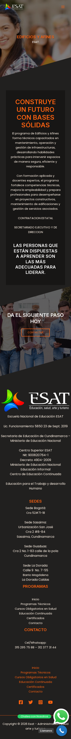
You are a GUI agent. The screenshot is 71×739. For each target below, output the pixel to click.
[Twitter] (30, 702)
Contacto (36, 623)
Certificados (35, 618)
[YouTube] (50, 702)
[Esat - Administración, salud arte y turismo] (14, 7)
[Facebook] (21, 702)
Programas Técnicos (35, 604)
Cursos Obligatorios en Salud (35, 609)
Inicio (35, 599)
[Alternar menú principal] (63, 7)
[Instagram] (40, 702)
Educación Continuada (35, 613)
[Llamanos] (61, 730)
